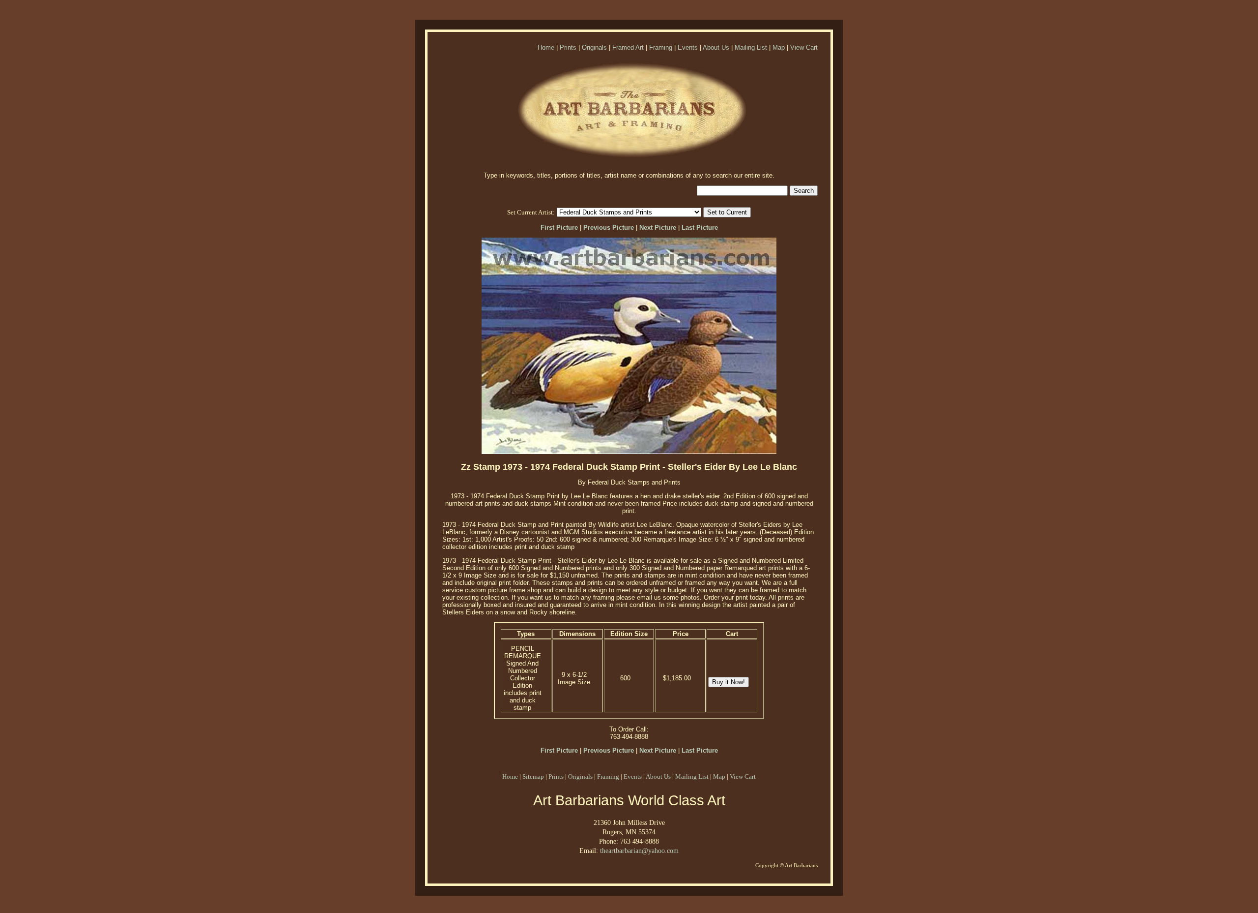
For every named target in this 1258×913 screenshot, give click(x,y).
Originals (594, 47)
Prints (568, 47)
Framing (660, 47)
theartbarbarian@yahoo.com (639, 850)
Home (546, 47)
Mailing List (751, 47)
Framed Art (628, 47)
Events (688, 47)
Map (778, 47)
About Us (716, 47)
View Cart (804, 47)
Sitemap (533, 776)
